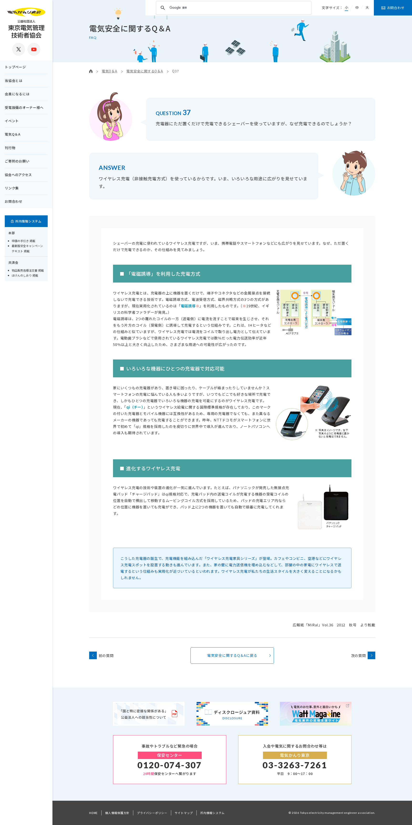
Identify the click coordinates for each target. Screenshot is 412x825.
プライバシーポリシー (152, 813)
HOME (93, 813)
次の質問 (358, 655)
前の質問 (106, 655)
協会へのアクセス (18, 174)
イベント (12, 120)
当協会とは (13, 80)
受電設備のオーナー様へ (24, 107)
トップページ (15, 67)
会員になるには (17, 93)
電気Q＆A (13, 134)
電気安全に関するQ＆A (144, 71)
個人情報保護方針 (117, 813)
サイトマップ (184, 813)
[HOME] (91, 71)
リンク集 (12, 188)
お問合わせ (13, 201)
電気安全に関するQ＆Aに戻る (232, 655)
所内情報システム (212, 813)
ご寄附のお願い (17, 161)
